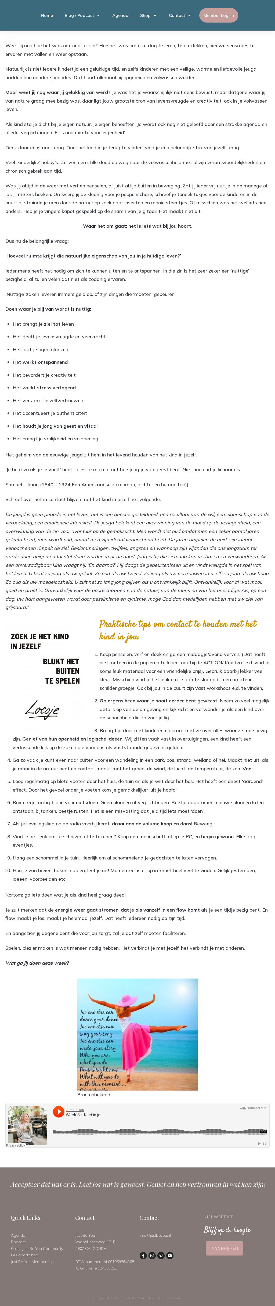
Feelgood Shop (24, 1255)
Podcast (18, 1241)
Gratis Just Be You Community (37, 1248)
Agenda (18, 1235)
